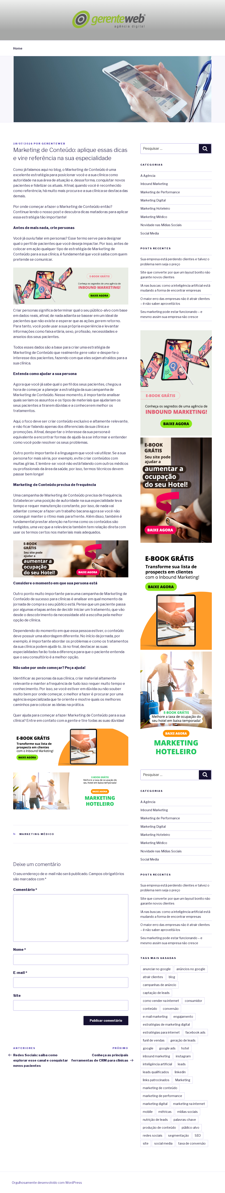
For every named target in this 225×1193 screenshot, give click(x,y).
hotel (185, 1048)
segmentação (178, 1135)
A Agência (147, 175)
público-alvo (190, 1127)
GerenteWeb (53, 143)
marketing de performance (162, 1096)
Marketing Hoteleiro (155, 208)
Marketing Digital (153, 200)
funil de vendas (154, 1040)
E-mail (20, 973)
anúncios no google (190, 969)
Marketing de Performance (160, 192)
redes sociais (152, 1135)
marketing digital (155, 1104)
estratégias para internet (161, 1032)
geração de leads (183, 1040)
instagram (183, 1056)
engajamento (183, 1016)
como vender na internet (161, 1001)
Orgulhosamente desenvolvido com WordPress (47, 1182)
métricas (165, 1112)
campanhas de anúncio (159, 985)
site (146, 1143)
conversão (171, 1008)
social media (163, 1143)
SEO (198, 1135)
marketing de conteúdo (160, 1088)
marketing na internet (189, 1104)
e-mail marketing (155, 1016)
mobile (148, 1112)
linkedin (180, 1072)
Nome (19, 949)
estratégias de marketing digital (166, 1024)
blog (172, 977)
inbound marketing (156, 1056)
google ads (167, 1048)
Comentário (25, 890)
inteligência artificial (157, 1064)
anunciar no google (157, 969)
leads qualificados (156, 1072)
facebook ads (195, 1032)
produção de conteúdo (159, 1127)
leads (182, 1064)
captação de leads (156, 993)
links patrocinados (156, 1080)
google (148, 1048)
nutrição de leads (155, 1119)
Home (17, 48)
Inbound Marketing (154, 184)
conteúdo (150, 1008)
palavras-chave (185, 1119)
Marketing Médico (36, 834)
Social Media (149, 233)
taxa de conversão (192, 1143)
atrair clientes (153, 977)
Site (17, 996)
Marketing (182, 1080)
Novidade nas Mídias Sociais (161, 225)
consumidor (193, 1001)
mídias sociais (187, 1112)
